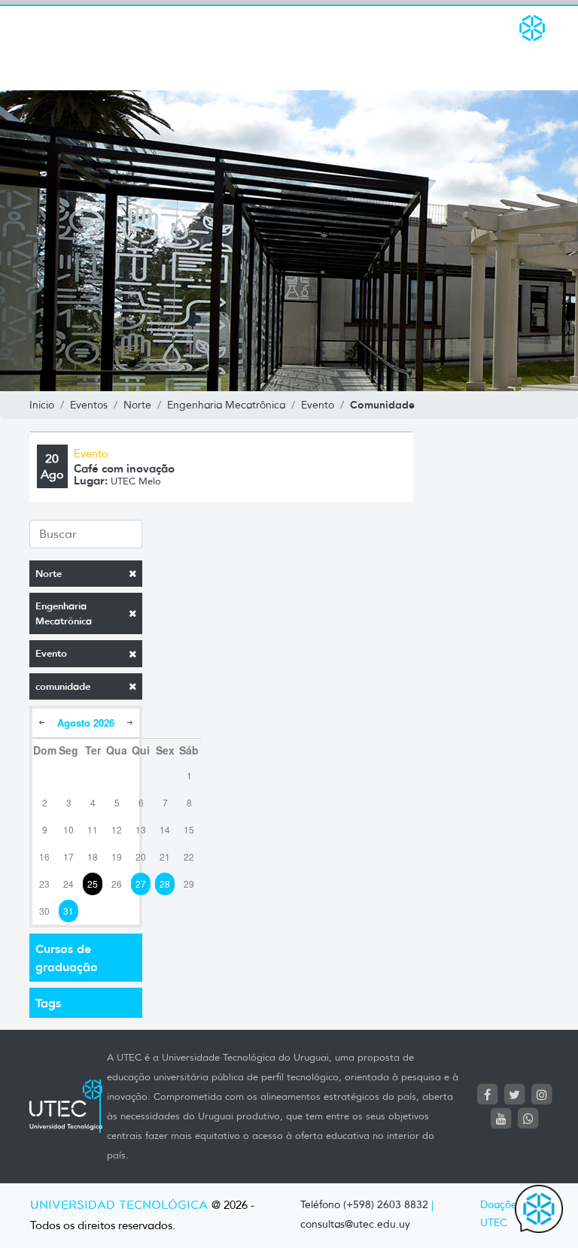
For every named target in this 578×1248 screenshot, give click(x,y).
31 (68, 910)
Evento (51, 653)
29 (189, 883)
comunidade (62, 686)
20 (140, 856)
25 (92, 883)
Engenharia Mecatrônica (63, 613)
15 (189, 829)
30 (44, 910)
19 (116, 856)
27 (140, 883)
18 (92, 856)
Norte (48, 573)
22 (189, 856)
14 (165, 829)
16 (44, 856)
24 (68, 883)
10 (68, 829)
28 (165, 883)
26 (116, 883)
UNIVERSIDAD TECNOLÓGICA (119, 1205)
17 (68, 856)
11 (92, 829)
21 (165, 856)
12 (116, 829)
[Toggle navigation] (39, 48)
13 (140, 829)
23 (44, 883)
